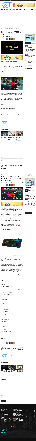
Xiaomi (12, 66)
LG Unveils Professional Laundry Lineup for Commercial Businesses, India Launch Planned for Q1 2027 (31, 61)
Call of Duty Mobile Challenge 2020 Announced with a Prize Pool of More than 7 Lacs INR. (7, 419)
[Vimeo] (33, 0)
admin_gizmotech (5, 36)
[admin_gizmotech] (1, 36)
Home (1, 28)
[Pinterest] (12, 39)
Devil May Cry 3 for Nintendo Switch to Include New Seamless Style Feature (18, 115)
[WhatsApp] (14, 39)
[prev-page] (1, 142)
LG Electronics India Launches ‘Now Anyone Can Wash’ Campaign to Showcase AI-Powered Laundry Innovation (19, 139)
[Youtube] (34, 0)
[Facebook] (29, 0)
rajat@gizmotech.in (15, 435)
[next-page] (2, 142)
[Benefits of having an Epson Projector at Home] (2, 409)
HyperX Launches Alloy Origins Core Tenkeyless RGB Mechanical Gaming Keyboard (6, 115)
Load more (29, 64)
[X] (32, 0)
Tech (3, 28)
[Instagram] (30, 0)
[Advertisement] (18, 20)
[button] (34, 12)
